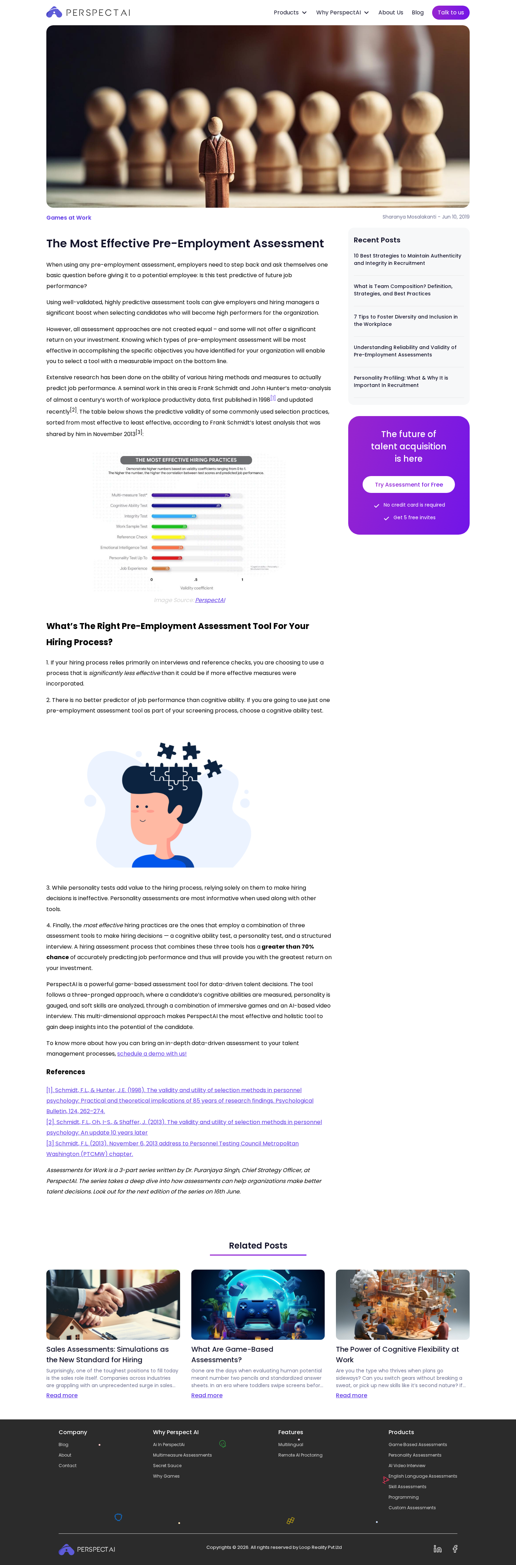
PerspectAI (210, 600)
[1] (273, 398)
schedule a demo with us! (152, 1054)
